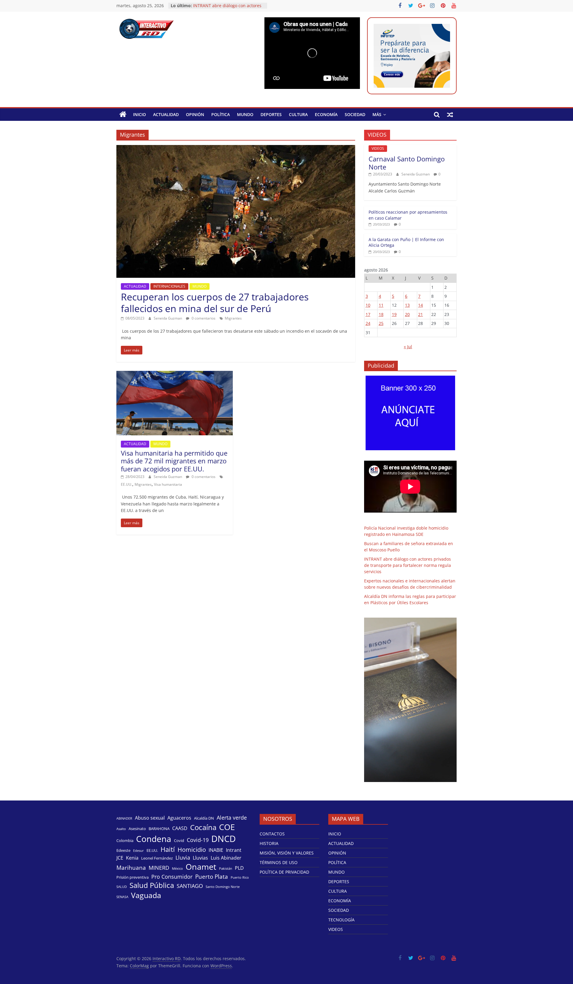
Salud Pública (152, 885)
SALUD (121, 887)
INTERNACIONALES (169, 286)
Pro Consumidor (171, 876)
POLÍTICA (220, 114)
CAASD (179, 828)
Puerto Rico (240, 877)
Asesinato (137, 828)
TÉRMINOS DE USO (279, 862)
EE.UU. (126, 484)
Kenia (132, 858)
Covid (179, 840)
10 (368, 305)
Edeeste (123, 850)
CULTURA (298, 114)
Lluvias (200, 858)
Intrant (233, 850)
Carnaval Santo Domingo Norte (407, 162)
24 (368, 323)
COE (227, 826)
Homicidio (192, 849)
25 (381, 323)
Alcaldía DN (204, 818)
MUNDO (245, 114)
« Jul (408, 346)
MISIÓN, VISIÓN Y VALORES (287, 853)
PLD (239, 868)
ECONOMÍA (326, 114)
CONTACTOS (272, 834)
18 (381, 314)
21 (420, 314)
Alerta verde (232, 817)
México (177, 868)
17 (368, 314)
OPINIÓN (195, 114)
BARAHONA (159, 828)
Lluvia (182, 857)
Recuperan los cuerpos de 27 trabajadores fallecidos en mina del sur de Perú (215, 302)
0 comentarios (203, 318)
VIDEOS (378, 148)
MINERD (159, 867)
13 (407, 305)
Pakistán (225, 868)
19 (394, 314)
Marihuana (131, 868)
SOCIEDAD (355, 114)
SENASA (122, 897)
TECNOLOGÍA (341, 920)
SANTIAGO (190, 885)
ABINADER (124, 818)
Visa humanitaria (168, 484)
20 (407, 314)
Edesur (138, 851)
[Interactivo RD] (123, 114)
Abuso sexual (150, 818)
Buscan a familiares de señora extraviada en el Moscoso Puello (225, 8)
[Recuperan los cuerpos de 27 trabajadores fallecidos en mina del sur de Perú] (235, 148)
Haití (168, 849)
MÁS (376, 114)
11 (381, 305)
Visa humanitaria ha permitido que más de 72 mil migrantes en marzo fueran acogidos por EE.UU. (174, 460)
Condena (153, 838)
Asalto (121, 829)
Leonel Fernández (157, 858)
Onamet (201, 866)
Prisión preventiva (132, 877)
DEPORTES (271, 114)
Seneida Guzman (168, 318)
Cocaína (203, 827)
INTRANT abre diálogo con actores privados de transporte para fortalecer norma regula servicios (407, 565)
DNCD (223, 839)
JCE (119, 858)
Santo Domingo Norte (223, 887)
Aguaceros (179, 818)
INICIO (139, 114)
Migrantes (233, 318)
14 (420, 305)
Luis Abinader (226, 858)
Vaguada (146, 895)
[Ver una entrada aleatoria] (450, 114)
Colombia (124, 840)
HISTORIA (269, 843)
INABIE (216, 850)
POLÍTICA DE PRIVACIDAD (284, 872)
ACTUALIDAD (166, 114)
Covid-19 (198, 839)
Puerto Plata (211, 876)
